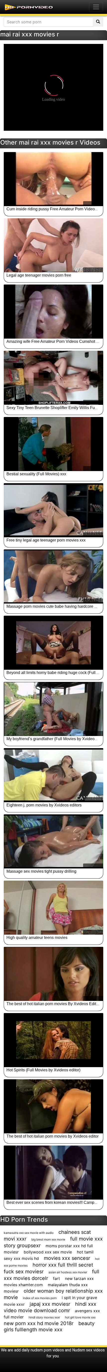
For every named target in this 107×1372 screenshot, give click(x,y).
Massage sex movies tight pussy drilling (41, 871)
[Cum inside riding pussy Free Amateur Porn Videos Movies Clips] (53, 179)
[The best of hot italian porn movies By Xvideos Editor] (53, 974)
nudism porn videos (47, 1350)
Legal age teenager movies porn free (38, 275)
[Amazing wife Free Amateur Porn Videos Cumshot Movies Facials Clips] (53, 312)
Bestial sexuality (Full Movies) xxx (36, 474)
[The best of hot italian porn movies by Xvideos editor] (53, 1106)
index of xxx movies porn (40, 1298)
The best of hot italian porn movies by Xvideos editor (52, 1136)
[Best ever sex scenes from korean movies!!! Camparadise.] (53, 1173)
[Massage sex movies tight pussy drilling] (53, 841)
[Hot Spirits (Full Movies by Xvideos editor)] (53, 1040)
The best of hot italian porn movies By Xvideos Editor (53, 1004)
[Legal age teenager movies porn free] (53, 245)
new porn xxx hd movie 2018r (38, 1323)
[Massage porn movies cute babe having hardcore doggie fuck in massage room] (53, 576)
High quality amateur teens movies (36, 937)
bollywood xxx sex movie (48, 1251)
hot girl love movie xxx (80, 1317)
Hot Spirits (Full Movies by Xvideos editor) (43, 1070)
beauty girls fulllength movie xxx (49, 1326)
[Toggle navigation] (96, 7)
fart (56, 1278)
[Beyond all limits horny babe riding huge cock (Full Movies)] (53, 643)
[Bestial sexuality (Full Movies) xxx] (53, 444)
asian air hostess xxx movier (68, 1272)
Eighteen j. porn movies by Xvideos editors (44, 805)
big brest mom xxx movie (48, 1239)
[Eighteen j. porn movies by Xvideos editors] (53, 775)
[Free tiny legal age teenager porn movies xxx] (53, 510)
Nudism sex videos (88, 1350)
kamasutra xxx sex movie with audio (29, 1233)
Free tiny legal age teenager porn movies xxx (46, 540)
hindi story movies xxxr (44, 1317)
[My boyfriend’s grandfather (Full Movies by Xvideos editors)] (53, 709)
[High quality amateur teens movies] (53, 908)
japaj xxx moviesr (50, 1304)
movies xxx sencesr (67, 1258)
